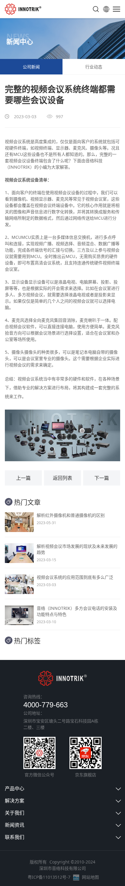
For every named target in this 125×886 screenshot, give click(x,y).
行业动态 (93, 67)
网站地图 (90, 877)
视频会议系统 (17, 141)
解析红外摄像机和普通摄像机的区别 (71, 515)
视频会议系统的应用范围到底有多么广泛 (75, 577)
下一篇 (101, 478)
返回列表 (62, 478)
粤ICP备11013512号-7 (49, 877)
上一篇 (23, 478)
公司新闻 (31, 67)
